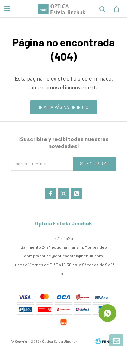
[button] (102, 9)
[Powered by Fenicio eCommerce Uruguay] (105, 341)
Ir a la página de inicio (64, 107)
